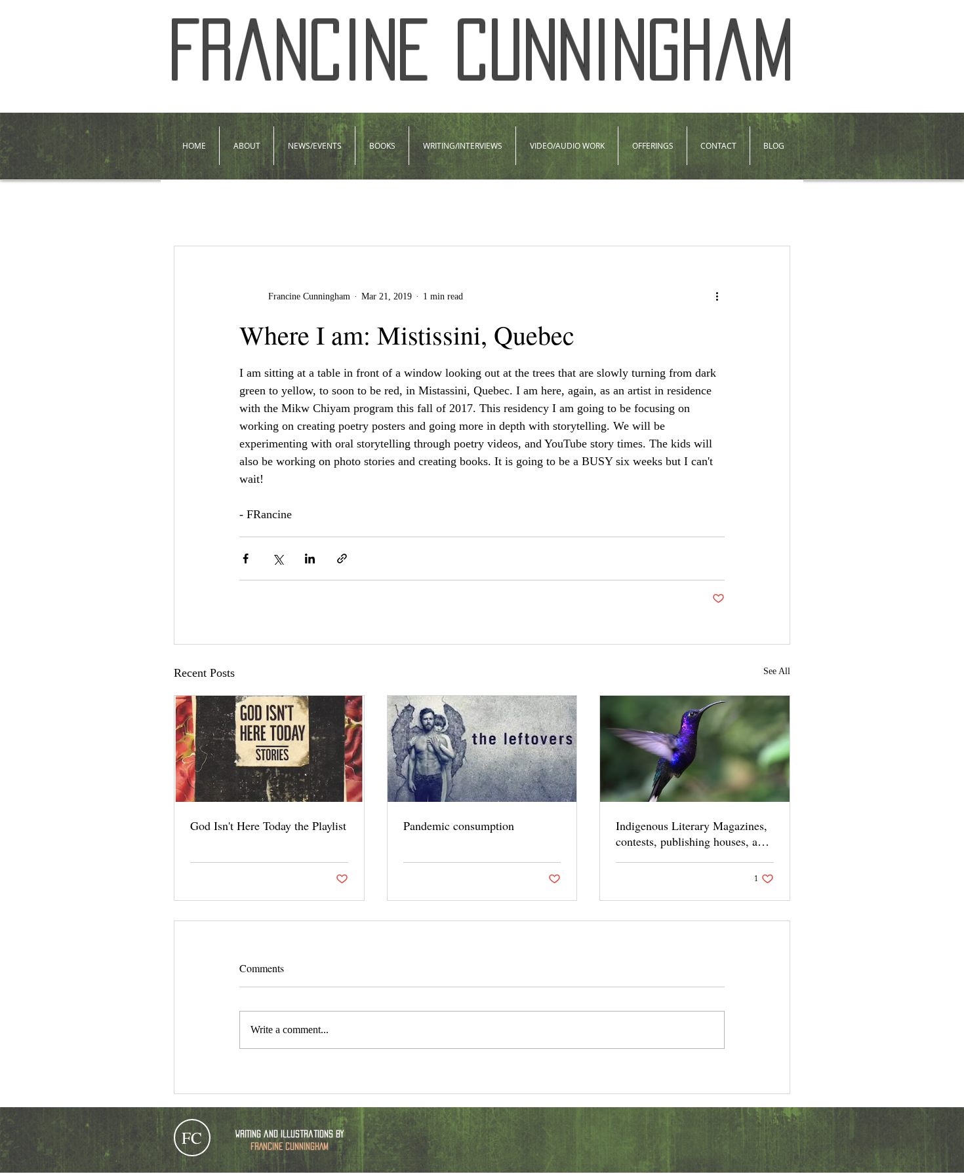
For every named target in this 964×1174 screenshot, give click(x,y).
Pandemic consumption (458, 825)
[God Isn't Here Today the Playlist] (269, 749)
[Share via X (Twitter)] (277, 558)
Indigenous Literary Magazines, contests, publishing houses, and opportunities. (692, 833)
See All (776, 671)
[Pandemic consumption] (482, 749)
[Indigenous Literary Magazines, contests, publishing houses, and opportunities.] (695, 749)
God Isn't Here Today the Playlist (268, 825)
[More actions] (717, 296)
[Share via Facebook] (245, 558)
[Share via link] (342, 558)
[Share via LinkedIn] (310, 558)
